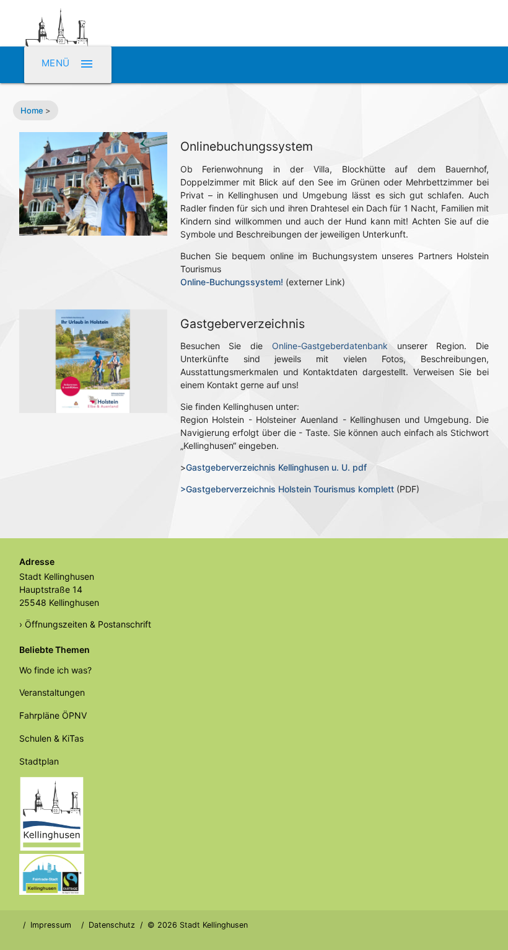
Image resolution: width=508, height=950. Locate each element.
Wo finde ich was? (55, 670)
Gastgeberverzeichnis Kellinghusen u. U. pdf (276, 467)
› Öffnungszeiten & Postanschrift (85, 624)
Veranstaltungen (52, 692)
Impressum (50, 925)
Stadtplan (39, 761)
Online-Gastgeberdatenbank (330, 345)
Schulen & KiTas (51, 738)
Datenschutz (112, 925)
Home (31, 110)
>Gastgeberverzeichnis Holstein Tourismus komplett (287, 489)
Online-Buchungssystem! (231, 282)
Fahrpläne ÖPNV (53, 715)
